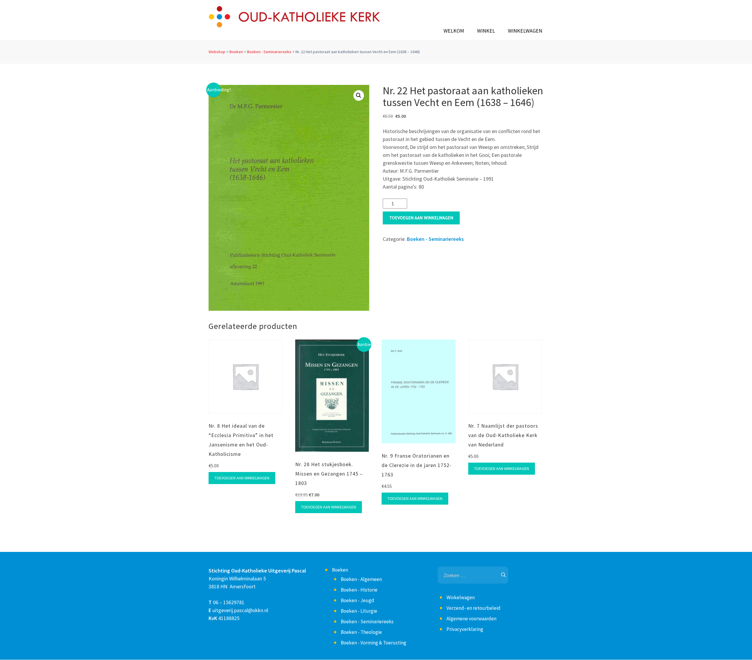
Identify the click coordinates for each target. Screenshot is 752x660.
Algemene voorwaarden (471, 618)
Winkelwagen (525, 31)
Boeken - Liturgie (359, 611)
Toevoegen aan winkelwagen (421, 218)
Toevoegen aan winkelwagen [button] (241, 478)
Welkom (454, 31)
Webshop (217, 51)
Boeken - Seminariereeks (269, 51)
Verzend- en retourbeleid (473, 608)
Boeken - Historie (359, 590)
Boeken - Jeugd (357, 600)
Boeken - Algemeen (361, 579)
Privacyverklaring (464, 629)
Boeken (236, 51)
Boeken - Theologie (361, 632)
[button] (358, 95)
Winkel (486, 31)
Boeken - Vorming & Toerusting (373, 642)
